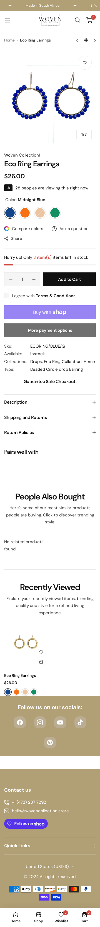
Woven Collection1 (22, 155)
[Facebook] (20, 722)
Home (9, 40)
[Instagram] (40, 722)
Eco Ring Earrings (20, 675)
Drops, (37, 361)
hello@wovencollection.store (40, 811)
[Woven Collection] (50, 20)
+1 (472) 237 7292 (29, 802)
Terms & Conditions (56, 296)
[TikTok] (80, 722)
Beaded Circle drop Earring (56, 369)
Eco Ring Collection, (64, 361)
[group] (50, 97)
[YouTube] (60, 722)
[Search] (77, 20)
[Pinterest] (50, 743)
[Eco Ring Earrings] (26, 647)
